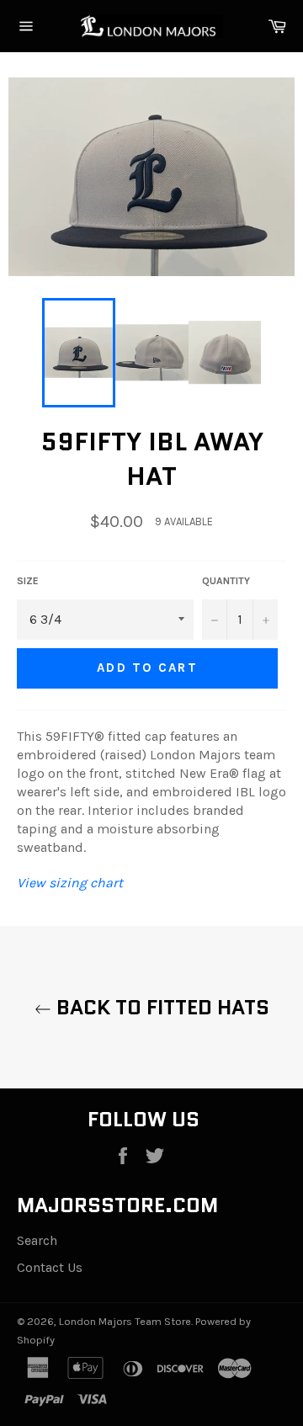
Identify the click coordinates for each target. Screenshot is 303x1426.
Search (37, 1240)
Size (28, 581)
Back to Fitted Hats (160, 1007)
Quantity (226, 581)
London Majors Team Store (125, 1321)
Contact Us (49, 1267)
